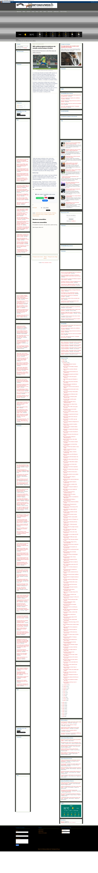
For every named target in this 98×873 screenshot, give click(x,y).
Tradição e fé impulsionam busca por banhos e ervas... (69, 450)
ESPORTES (38, 214)
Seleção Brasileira (36, 215)
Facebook (45, 200)
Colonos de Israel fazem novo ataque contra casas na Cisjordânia (22, 658)
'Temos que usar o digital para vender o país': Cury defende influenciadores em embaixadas (70, 285)
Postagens (20, 105)
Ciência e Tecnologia (63, 11)
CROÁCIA (54, 213)
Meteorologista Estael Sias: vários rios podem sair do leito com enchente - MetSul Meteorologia (23, 420)
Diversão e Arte (56, 11)
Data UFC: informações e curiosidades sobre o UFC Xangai (21, 588)
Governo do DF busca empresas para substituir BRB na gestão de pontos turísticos (23, 346)
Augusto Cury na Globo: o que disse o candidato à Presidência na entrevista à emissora (22, 165)
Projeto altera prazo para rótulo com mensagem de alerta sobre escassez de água (22, 625)
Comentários (20, 107)
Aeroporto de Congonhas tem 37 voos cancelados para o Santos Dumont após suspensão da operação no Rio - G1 (23, 311)
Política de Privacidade (43, 832)
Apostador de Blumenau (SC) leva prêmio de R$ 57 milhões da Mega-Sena (73, 150)
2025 (63, 361)
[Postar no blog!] (44, 207)
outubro (64, 686)
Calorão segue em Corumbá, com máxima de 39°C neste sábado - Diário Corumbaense (23, 403)
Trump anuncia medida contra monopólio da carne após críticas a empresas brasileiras (23, 495)
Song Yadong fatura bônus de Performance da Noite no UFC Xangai (22, 575)
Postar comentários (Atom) (46, 262)
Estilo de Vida (50, 11)
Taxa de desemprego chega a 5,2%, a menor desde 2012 (70, 542)
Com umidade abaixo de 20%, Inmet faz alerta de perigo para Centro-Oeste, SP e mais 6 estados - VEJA (22, 411)
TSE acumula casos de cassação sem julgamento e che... (70, 570)
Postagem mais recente (38, 256)
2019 (63, 710)
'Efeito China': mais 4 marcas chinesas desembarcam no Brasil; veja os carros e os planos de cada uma (23, 355)
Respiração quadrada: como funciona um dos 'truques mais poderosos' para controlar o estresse (22, 179)
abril (64, 695)
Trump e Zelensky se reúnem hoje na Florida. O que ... (69, 667)
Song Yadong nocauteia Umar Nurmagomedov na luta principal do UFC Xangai (22, 580)
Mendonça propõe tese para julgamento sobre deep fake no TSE (73, 189)
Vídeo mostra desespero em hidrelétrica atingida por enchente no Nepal (23, 239)
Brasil (41, 11)
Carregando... (19, 321)
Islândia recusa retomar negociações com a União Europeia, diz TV (21, 327)
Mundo (37, 11)
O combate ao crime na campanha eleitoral (69, 730)
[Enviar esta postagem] (41, 207)
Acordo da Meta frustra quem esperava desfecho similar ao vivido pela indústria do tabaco (22, 331)
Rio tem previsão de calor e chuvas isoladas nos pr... (69, 557)
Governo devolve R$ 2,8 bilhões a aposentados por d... (69, 500)
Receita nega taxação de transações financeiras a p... (69, 605)
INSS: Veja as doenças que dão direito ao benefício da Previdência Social (22, 490)
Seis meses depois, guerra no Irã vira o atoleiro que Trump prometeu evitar (23, 336)
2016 (63, 714)
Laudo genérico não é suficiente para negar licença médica (22, 475)
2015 (63, 716)
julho (64, 691)
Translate (25, 47)
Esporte (45, 11)
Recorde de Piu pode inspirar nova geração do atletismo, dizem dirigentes (23, 190)
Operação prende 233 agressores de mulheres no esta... (69, 505)
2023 (63, 703)
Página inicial (19, 11)
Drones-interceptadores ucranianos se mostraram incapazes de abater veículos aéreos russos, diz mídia (71, 275)
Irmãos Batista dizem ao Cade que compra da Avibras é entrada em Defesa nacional (23, 390)
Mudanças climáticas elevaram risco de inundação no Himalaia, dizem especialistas (22, 242)
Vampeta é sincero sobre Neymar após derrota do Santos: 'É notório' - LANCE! (23, 316)
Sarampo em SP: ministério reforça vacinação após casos (22, 681)
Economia (28, 11)
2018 (63, 711)
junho (64, 692)
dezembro (65, 362)
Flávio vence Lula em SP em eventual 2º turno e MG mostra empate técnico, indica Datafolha (23, 380)
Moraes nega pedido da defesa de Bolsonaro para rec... (69, 437)
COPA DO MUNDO (47, 213)
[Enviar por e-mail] (43, 207)
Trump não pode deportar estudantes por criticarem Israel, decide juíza (22, 650)
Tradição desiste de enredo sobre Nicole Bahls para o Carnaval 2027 (23, 600)
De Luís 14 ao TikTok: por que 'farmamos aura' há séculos (22, 528)
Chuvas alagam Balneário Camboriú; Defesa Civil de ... (69, 364)
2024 (63, 702)
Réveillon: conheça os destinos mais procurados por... (69, 595)
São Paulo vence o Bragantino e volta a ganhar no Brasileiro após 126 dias (23, 195)
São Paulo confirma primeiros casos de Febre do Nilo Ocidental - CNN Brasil (23, 218)
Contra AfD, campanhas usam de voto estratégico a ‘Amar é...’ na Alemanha (23, 396)
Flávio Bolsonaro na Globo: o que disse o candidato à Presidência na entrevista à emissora (23, 515)
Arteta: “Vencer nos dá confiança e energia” (69, 724)
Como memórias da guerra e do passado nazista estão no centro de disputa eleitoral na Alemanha (23, 169)
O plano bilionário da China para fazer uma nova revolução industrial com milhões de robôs (22, 160)
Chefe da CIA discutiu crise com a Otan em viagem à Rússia (23, 246)
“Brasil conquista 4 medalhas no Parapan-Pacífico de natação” (22, 669)
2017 (63, 713)
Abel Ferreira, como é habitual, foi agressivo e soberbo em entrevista (23, 203)
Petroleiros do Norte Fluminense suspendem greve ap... (69, 492)
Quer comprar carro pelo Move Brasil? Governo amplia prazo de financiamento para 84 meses (23, 363)
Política (24, 11)
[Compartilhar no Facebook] (46, 207)
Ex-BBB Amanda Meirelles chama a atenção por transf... (69, 402)
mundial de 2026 (51, 214)
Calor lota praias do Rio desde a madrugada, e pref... (69, 590)
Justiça (33, 11)
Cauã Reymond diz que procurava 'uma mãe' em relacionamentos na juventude (22, 604)
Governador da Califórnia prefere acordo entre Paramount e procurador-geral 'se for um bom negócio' (23, 386)
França (42, 214)
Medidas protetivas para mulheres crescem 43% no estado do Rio (72, 163)
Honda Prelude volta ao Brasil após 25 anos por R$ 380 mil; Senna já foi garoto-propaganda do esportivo (22, 369)
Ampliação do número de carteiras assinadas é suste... (69, 495)
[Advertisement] (49, 22)
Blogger (58, 849)
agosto (64, 689)
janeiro (64, 700)
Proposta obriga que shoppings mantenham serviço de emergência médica (22, 621)
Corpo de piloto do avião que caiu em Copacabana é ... (69, 682)
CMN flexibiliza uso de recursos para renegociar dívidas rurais (72, 203)
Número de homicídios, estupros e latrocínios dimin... (69, 477)
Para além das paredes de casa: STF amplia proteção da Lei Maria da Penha (23, 466)
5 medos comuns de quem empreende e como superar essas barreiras (70, 177)
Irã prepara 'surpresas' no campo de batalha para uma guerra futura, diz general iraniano (71, 282)
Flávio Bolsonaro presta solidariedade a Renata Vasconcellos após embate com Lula (22, 673)
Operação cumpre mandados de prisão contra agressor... (70, 512)
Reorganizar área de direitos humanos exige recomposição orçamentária (69, 791)
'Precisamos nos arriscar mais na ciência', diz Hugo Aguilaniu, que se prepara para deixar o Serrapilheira (23, 341)
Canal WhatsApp (40, 198)
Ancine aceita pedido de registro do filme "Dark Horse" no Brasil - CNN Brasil (22, 210)
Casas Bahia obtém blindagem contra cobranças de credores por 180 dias (23, 499)
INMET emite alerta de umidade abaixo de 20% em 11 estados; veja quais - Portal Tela (22, 415)
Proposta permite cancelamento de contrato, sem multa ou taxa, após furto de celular (22, 616)
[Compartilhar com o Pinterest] (48, 207)
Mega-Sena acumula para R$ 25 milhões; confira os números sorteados (73, 143)
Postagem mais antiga (52, 256)
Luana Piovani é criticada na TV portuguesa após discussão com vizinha (22, 684)
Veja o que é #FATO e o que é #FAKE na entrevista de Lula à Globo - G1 (22, 306)
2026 (63, 359)
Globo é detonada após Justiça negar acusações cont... (70, 530)
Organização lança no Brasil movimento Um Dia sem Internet (73, 157)
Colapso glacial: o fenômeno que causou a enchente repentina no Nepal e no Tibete (23, 235)
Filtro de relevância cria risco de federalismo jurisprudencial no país (22, 480)
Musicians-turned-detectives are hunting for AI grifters (70, 318)
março (64, 697)
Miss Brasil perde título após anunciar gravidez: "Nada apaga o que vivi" (23, 609)
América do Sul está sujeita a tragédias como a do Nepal (22, 654)
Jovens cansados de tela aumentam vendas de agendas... (69, 642)
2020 (63, 708)
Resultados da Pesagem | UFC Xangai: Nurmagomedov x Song (22, 584)
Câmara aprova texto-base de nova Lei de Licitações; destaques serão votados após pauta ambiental (23, 633)
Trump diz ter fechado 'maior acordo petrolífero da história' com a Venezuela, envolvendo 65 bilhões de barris (23, 521)
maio (64, 694)
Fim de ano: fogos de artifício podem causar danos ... (69, 400)
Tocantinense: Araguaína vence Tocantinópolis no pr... (68, 652)
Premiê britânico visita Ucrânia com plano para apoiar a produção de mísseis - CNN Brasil (22, 214)
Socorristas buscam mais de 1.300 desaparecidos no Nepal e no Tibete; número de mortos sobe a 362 (22, 251)
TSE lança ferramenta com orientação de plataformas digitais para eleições (23, 470)
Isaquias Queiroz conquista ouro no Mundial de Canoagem (22, 677)
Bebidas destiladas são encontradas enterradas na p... (69, 552)
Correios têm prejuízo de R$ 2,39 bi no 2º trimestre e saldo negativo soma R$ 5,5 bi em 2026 (23, 646)
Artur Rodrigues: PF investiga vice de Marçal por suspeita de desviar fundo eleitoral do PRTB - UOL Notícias (23, 228)
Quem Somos (41, 831)
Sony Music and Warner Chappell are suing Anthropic (70, 306)
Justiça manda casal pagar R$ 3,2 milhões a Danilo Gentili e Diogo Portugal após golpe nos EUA (23, 596)
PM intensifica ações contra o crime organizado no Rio (71, 742)
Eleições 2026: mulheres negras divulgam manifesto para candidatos (73, 170)
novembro (65, 684)
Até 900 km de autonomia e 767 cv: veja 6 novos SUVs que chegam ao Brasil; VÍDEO (22, 359)
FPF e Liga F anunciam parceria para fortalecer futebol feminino (72, 183)
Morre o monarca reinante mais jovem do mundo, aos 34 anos (22, 525)
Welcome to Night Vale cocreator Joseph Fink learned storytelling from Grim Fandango (70, 313)
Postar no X (51, 198)
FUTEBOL (46, 214)
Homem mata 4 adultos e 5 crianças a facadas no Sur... (70, 637)
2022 (63, 705)
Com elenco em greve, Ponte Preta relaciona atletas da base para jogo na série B (22, 198)
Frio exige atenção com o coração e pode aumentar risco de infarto (70, 47)
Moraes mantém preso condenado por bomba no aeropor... (70, 385)
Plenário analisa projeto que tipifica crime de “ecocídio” (22, 628)
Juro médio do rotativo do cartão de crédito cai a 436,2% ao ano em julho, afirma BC (22, 508)
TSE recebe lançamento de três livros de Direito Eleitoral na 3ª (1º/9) (22, 483)
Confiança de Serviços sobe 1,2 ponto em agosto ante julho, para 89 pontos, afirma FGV (23, 503)
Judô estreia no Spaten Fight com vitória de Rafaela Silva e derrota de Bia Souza (23, 186)
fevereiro (65, 698)
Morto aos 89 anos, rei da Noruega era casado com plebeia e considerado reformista (23, 532)
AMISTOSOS (38, 213)
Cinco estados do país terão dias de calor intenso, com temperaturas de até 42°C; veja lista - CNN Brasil (23, 302)
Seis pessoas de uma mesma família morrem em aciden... (69, 410)
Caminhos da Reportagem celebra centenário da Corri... (69, 602)
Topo (95, 871)
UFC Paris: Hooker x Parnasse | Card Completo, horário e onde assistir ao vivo (22, 570)
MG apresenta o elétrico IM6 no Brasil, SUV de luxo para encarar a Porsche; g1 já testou (23, 373)
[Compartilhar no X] (45, 207)
